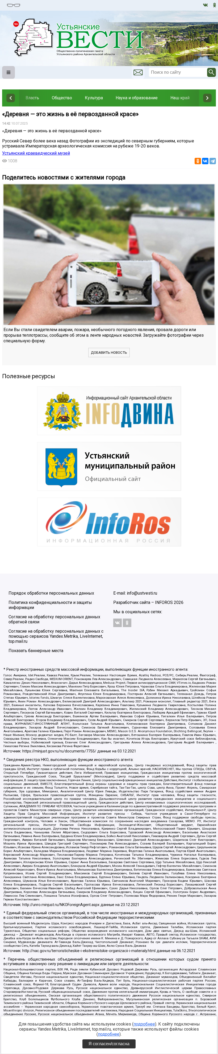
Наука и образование (137, 97)
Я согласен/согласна (109, 1043)
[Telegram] (212, 161)
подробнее (144, 1024)
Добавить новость (109, 353)
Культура (94, 97)
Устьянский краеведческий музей (36, 153)
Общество (62, 97)
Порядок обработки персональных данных (51, 593)
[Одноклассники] (198, 161)
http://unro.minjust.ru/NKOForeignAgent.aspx (60, 905)
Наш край (180, 97)
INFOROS (164, 602)
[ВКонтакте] (205, 161)
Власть (32, 97)
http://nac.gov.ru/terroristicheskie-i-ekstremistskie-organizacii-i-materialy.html (89, 951)
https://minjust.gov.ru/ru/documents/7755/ (59, 751)
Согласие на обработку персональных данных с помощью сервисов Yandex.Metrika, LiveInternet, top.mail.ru (56, 636)
